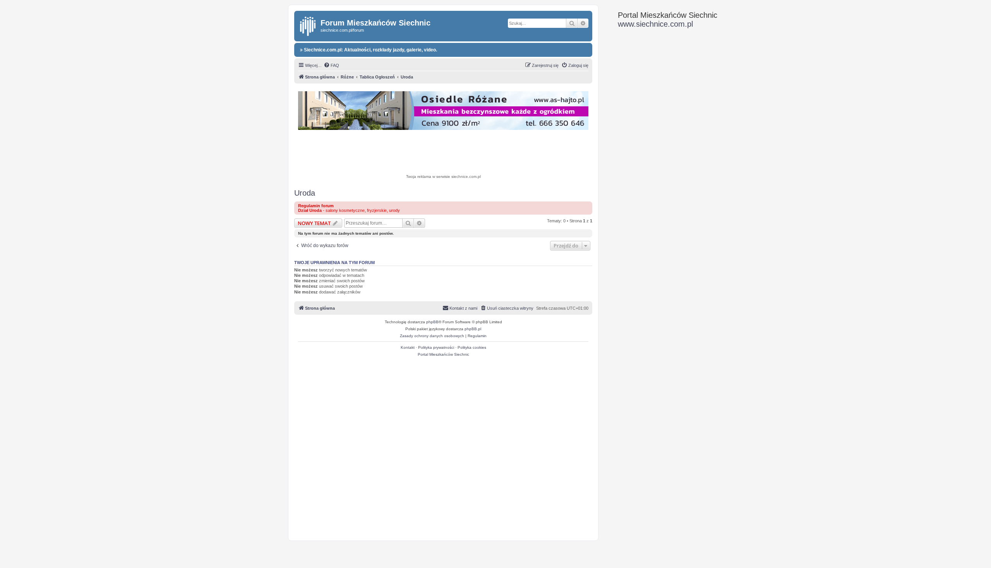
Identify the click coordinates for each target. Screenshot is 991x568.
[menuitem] (331, 65)
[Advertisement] (443, 153)
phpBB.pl (473, 329)
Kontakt (408, 347)
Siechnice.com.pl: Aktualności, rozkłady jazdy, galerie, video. (370, 50)
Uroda (304, 193)
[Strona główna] (308, 25)
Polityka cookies (472, 347)
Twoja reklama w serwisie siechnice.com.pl (443, 176)
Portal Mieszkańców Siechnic (443, 354)
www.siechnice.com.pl (655, 24)
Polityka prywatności (436, 347)
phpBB (432, 322)
